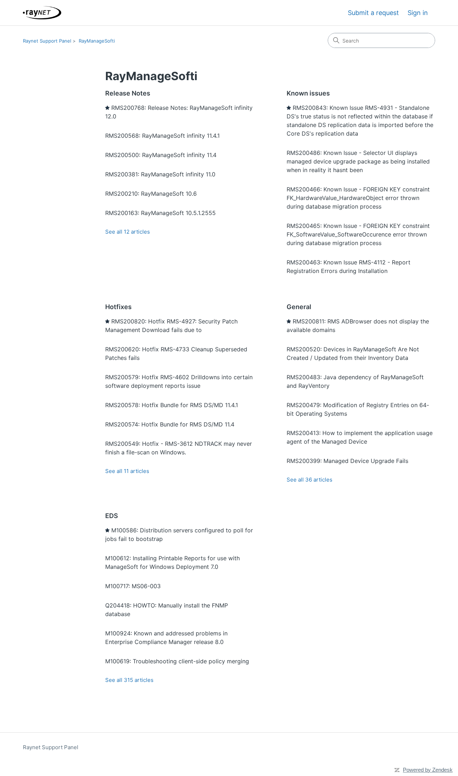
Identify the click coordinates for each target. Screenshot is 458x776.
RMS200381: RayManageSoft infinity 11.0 (160, 174)
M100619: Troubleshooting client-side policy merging (177, 661)
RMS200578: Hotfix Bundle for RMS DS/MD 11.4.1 (171, 405)
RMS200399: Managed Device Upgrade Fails (347, 460)
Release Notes (127, 93)
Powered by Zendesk (428, 770)
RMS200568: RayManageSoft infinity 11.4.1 (162, 135)
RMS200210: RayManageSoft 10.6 (151, 193)
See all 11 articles (127, 471)
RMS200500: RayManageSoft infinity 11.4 (160, 154)
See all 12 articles (127, 231)
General (299, 307)
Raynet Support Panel (47, 41)
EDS (111, 515)
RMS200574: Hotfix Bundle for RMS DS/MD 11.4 (169, 424)
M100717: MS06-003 (133, 586)
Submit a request (373, 12)
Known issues (308, 93)
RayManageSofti (97, 41)
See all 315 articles (129, 680)
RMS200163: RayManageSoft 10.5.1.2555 (160, 212)
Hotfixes (118, 307)
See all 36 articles (309, 479)
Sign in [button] (418, 12)
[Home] (42, 12)
